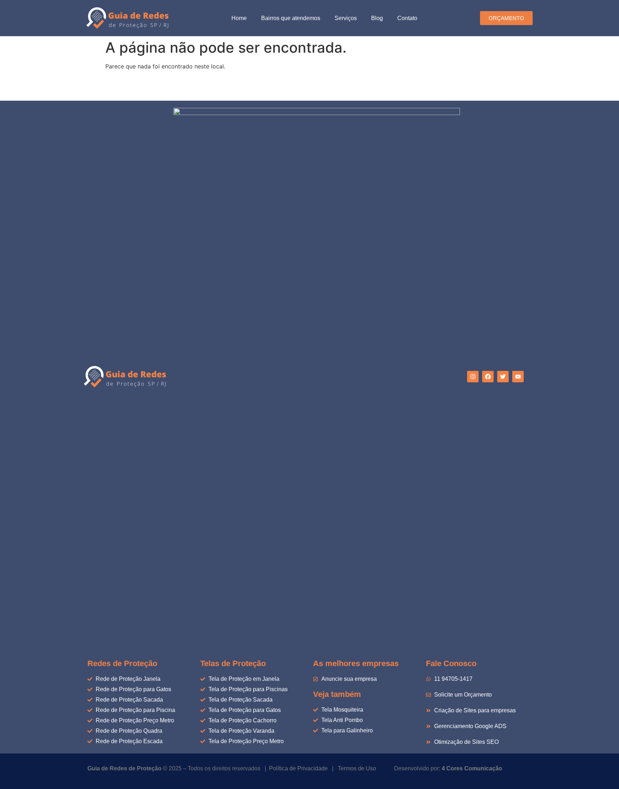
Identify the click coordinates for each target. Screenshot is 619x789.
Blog (377, 18)
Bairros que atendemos (290, 18)
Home (239, 18)
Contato (407, 18)
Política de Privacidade (298, 768)
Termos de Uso (357, 768)
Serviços (346, 18)
